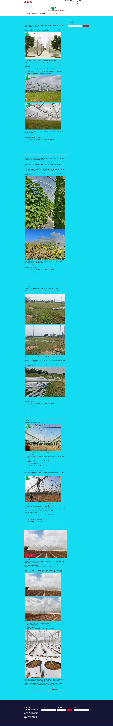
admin (35, 149)
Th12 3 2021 (27, 23)
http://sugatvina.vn (35, 141)
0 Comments (55, 149)
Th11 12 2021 (27, 156)
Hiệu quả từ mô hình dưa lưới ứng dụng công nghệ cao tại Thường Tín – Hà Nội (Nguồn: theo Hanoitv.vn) (45, 159)
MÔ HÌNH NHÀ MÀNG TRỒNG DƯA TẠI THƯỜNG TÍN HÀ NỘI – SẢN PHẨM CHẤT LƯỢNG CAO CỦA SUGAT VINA (44, 562)
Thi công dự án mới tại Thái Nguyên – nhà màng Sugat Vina (41, 288)
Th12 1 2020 (27, 559)
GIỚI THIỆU (34, 13)
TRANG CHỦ (28, 13)
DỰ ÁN (55, 13)
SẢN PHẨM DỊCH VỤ (42, 13)
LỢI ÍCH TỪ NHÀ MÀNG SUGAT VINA (34, 422)
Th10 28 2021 (27, 286)
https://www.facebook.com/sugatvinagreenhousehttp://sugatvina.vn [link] (44, 684)
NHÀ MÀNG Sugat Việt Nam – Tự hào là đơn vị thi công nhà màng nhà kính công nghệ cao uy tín (44, 26)
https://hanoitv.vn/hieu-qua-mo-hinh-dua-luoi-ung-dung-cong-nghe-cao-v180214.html (43, 162)
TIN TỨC (50, 13)
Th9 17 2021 (27, 420)
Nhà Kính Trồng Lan (31, 555)
